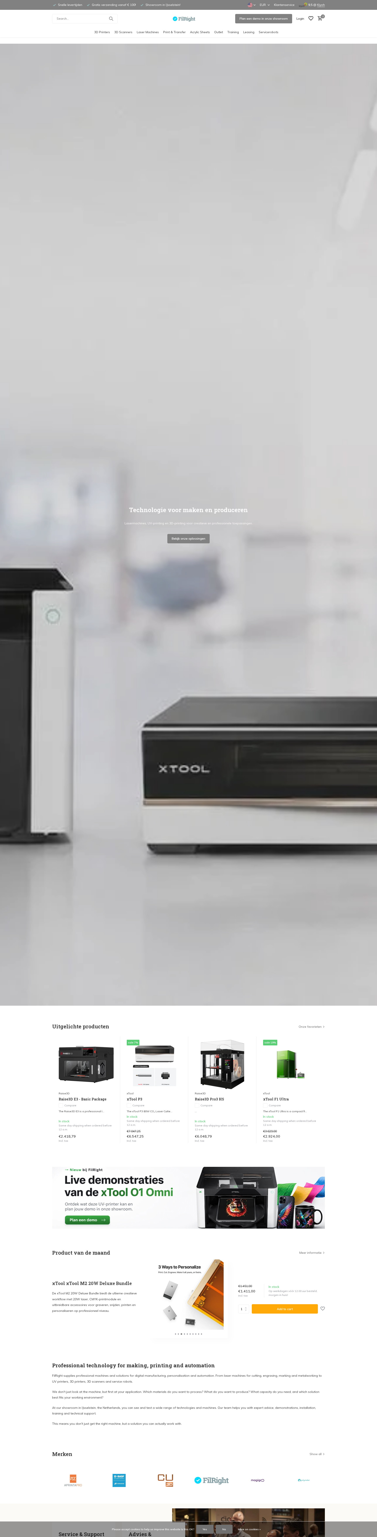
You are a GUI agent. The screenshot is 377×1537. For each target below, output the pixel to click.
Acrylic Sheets (200, 32)
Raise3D (64, 1093)
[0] (318, 18)
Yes (205, 1529)
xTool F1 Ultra (276, 1099)
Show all (316, 1454)
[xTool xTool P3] (154, 1064)
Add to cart (285, 1309)
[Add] (109, 1138)
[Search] (111, 18)
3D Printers (102, 32)
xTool (130, 1093)
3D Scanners (123, 32)
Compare (70, 1105)
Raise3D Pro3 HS (209, 1099)
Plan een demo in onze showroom (264, 19)
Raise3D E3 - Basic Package (82, 1099)
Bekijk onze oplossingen (188, 539)
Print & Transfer (174, 32)
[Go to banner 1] (188, 1198)
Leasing (248, 32)
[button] (175, 1334)
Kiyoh (321, 5)
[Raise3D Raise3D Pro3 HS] (222, 1064)
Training (233, 32)
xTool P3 (134, 1099)
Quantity (245, 1309)
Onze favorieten (310, 1027)
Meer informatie (310, 1253)
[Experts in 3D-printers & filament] (188, 18)
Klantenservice (284, 5)
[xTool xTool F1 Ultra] (290, 1064)
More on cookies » (249, 1529)
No (224, 1529)
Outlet (218, 32)
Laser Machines (148, 32)
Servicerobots (268, 32)
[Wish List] (310, 18)
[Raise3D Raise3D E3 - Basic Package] (86, 1064)
